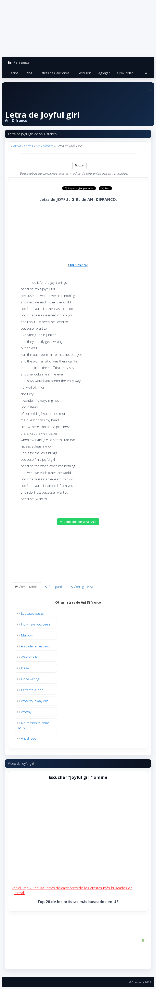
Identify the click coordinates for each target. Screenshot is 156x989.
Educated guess (32, 613)
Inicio (17, 146)
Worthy (26, 712)
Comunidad (125, 73)
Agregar (104, 73)
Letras (28, 146)
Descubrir (84, 73)
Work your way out (34, 701)
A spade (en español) (36, 646)
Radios (13, 73)
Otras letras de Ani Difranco (78, 602)
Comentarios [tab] (28, 587)
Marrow (27, 635)
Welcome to (29, 657)
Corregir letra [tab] (83, 587)
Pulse (25, 668)
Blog (29, 73)
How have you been (35, 624)
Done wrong (30, 679)
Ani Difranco (44, 146)
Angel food (29, 738)
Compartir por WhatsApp (79, 522)
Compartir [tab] (55, 587)
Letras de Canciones (54, 73)
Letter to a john (32, 690)
